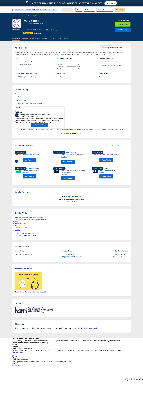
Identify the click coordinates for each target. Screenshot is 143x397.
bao (16, 225)
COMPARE (17, 29)
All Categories (17, 377)
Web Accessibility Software (68, 386)
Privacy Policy (32, 375)
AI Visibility (120, 10)
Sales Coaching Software (24, 16)
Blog (13, 384)
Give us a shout (18, 352)
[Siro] (18, 157)
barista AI (103, 169)
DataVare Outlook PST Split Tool (48, 383)
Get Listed (16, 363)
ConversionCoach (31, 169)
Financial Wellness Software (68, 392)
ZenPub (39, 377)
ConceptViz (41, 392)
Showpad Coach (68, 152)
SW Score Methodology (20, 386)
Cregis (39, 384)
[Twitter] (119, 377)
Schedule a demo (122, 24)
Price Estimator (17, 379)
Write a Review (71, 201)
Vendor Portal (16, 381)
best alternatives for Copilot (38, 219)
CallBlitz (65, 169)
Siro (16, 221)
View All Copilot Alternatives (116, 146)
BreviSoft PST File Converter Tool (48, 386)
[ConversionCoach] (18, 173)
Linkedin (116, 254)
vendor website (66, 129)
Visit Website (29, 160)
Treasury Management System (69, 390)
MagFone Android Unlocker (46, 379)
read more (26, 156)
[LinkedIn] (120, 377)
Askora (39, 390)
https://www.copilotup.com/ (72, 257)
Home (14, 16)
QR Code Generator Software (69, 381)
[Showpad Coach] (56, 158)
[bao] (95, 157)
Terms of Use (32, 377)
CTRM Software (64, 379)
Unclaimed (28, 33)
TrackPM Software (43, 375)
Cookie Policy (32, 379)
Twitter (122, 254)
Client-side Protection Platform (69, 383)
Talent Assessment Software (68, 388)
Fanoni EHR (41, 381)
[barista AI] (95, 173)
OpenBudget (41, 388)
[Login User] (128, 9)
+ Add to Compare (122, 20)
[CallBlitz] (56, 174)
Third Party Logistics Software (69, 377)
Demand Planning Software (68, 375)
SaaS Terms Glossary (19, 388)
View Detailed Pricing (21, 67)
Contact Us (16, 390)
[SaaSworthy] (34, 10)
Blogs (79, 10)
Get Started (111, 3)
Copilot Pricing (77, 133)
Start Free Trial (123, 30)
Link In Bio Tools (64, 384)
